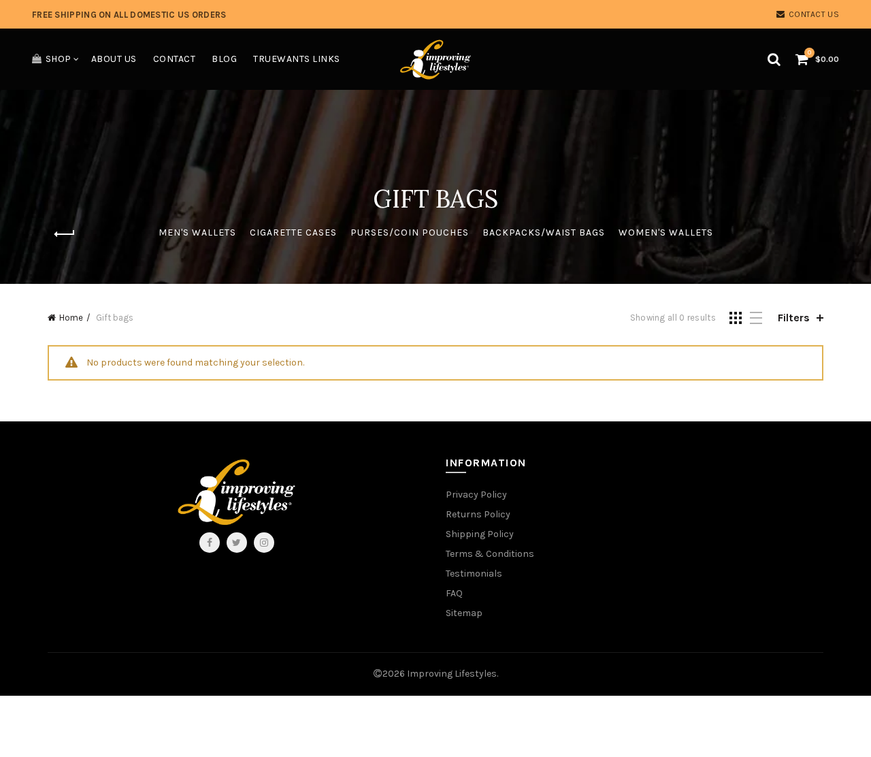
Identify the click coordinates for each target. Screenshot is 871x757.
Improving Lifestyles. (452, 673)
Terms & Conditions (490, 554)
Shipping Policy (480, 534)
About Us (114, 59)
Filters (794, 317)
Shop (58, 59)
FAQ (454, 593)
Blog (224, 59)
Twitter (237, 542)
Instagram (264, 542)
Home (71, 317)
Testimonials (474, 573)
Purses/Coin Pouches (409, 232)
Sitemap (464, 613)
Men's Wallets (197, 232)
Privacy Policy (476, 494)
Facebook (209, 542)
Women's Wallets (666, 232)
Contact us (814, 14)
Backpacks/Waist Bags (543, 232)
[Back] (65, 234)
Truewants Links (296, 59)
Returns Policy (478, 514)
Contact (174, 59)
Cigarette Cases (293, 232)
